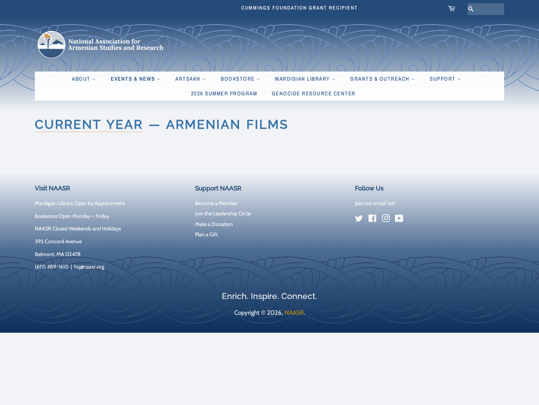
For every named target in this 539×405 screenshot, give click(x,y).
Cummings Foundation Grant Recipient (299, 7)
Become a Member (216, 203)
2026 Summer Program (224, 93)
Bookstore (238, 79)
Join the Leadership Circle (223, 213)
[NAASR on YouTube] (399, 219)
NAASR (294, 312)
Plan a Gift (206, 234)
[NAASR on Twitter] (359, 219)
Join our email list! (375, 203)
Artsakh (188, 79)
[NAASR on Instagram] (386, 219)
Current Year (89, 124)
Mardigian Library (303, 79)
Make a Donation (214, 224)
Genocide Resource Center (314, 93)
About (82, 79)
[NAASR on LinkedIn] (412, 220)
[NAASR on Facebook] (372, 219)
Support (443, 79)
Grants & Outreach (380, 79)
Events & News (134, 79)
